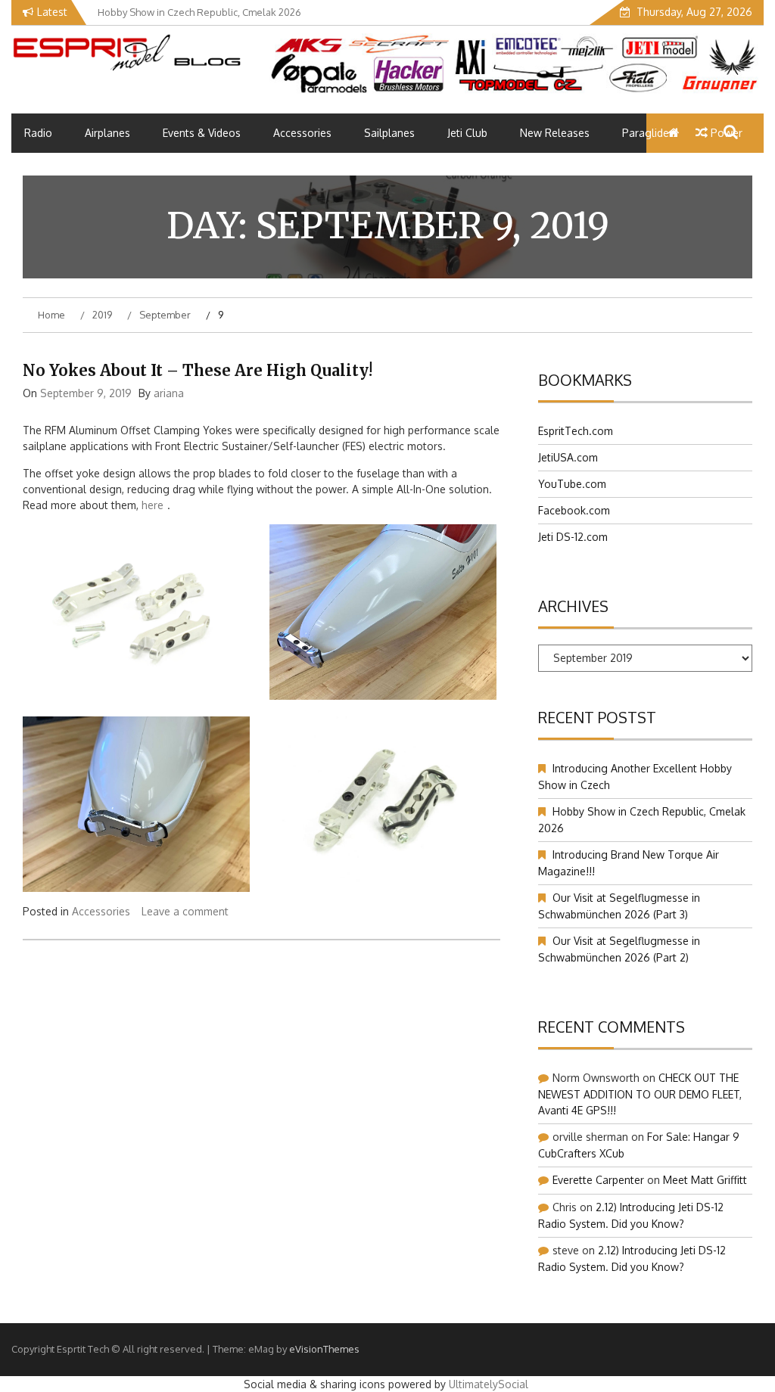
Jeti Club (467, 132)
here (152, 505)
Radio (38, 132)
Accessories (302, 132)
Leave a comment (185, 911)
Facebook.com (574, 510)
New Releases (555, 132)
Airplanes (107, 132)
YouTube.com (572, 483)
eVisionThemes (324, 1349)
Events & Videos (202, 132)
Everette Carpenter (598, 1179)
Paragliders (650, 132)
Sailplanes (389, 132)
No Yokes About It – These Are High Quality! (197, 370)
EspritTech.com (575, 430)
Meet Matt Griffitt (705, 1179)
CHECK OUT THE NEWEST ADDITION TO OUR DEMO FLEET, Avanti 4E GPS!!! (640, 1094)
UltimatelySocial (488, 1384)
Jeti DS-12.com (573, 536)
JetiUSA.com (568, 457)
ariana (169, 393)
